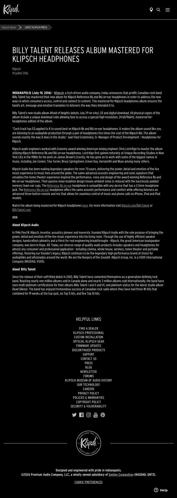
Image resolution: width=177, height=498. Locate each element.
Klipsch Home (9, 27)
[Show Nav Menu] (168, 10)
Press (89, 363)
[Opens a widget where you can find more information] (161, 490)
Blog (88, 367)
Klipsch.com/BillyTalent (135, 205)
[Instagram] (88, 415)
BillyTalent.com (21, 210)
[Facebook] (81, 415)
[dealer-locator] (151, 10)
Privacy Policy (88, 393)
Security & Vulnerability (88, 406)
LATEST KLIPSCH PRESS (36, 27)
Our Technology (88, 384)
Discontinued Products (88, 350)
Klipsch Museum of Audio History (88, 380)
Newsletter (88, 372)
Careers (88, 389)
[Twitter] (74, 415)
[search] (158, 10)
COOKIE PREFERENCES (88, 482)
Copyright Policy (88, 402)
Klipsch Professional (88, 333)
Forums (88, 376)
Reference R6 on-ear (59, 185)
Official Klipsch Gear (88, 341)
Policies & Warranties (88, 397)
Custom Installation (88, 337)
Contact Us (88, 359)
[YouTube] (95, 415)
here (85, 205)
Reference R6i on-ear (36, 190)
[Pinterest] (103, 415)
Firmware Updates (88, 346)
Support (88, 354)
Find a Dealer (88, 328)
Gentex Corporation (121, 474)
